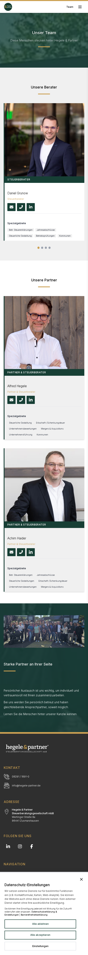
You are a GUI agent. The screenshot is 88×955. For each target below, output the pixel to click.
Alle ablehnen (40, 923)
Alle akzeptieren (40, 934)
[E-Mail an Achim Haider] (11, 552)
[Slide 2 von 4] (42, 248)
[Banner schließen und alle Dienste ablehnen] (81, 879)
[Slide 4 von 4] (50, 248)
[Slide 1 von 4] (38, 248)
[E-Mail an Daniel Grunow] (11, 207)
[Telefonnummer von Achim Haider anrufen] (21, 552)
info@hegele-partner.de (26, 785)
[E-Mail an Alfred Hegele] (11, 400)
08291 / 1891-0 (20, 776)
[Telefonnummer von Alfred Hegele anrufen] (21, 400)
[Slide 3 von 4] (46, 248)
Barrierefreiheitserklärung (34, 915)
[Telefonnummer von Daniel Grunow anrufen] (21, 207)
